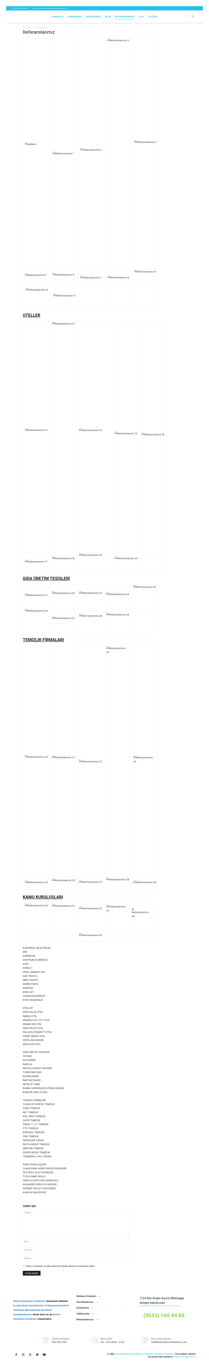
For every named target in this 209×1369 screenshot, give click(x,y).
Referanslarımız (125, 16)
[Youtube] (44, 1355)
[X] (30, 1355)
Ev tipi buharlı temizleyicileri (28, 1305)
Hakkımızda (74, 16)
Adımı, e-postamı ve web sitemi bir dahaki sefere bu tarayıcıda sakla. (60, 1266)
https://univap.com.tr (184, 1356)
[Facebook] (16, 1355)
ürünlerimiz (39, 1301)
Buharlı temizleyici (23, 1301)
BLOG (108, 16)
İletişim (152, 16)
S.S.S (141, 16)
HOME (34, 1124)
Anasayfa (57, 16)
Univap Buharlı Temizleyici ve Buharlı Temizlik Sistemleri (144, 1353)
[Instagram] (23, 1355)
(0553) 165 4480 (22, 8)
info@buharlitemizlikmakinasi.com (53, 8)
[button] (192, 16)
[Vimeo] (37, 1355)
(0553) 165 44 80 (164, 1315)
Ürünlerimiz (93, 16)
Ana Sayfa (27, 27)
